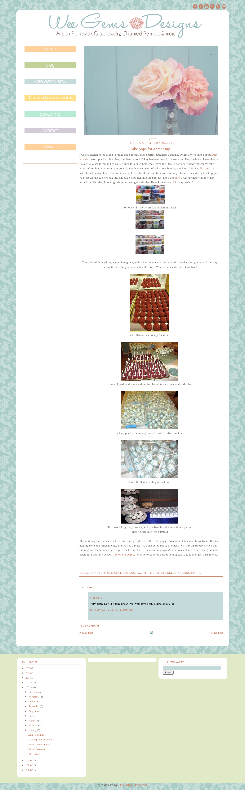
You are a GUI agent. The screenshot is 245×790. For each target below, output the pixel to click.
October (33, 701)
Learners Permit (36, 734)
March (32, 720)
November (34, 696)
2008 (28, 770)
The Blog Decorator (133, 785)
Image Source (151, 139)
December (34, 691)
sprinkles (168, 573)
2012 (28, 682)
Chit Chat (114, 573)
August (32, 711)
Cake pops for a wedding (40, 739)
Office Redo (34, 754)
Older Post (217, 632)
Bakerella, (206, 168)
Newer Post (86, 632)
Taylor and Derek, (124, 554)
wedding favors (189, 573)
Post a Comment (89, 625)
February (33, 725)
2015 (28, 677)
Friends (154, 573)
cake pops (98, 573)
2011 (28, 687)
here (177, 177)
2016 (28, 673)
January (33, 730)
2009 (28, 765)
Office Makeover (36, 749)
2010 (28, 760)
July (31, 715)
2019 (28, 668)
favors (142, 573)
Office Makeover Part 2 (39, 744)
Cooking (129, 573)
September (34, 706)
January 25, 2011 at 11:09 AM (111, 609)
